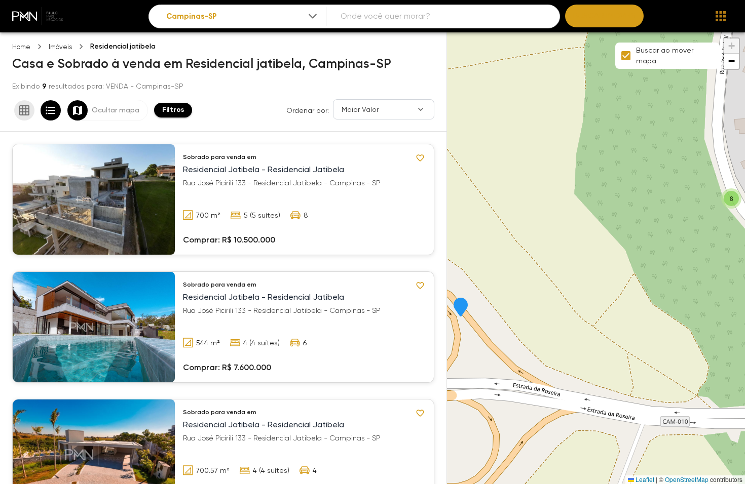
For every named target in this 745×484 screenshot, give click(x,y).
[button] (461, 308)
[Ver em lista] (51, 110)
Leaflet (644, 479)
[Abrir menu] (720, 16)
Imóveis (60, 47)
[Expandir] (313, 16)
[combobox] (242, 16)
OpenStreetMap (687, 479)
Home (21, 47)
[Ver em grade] (24, 110)
